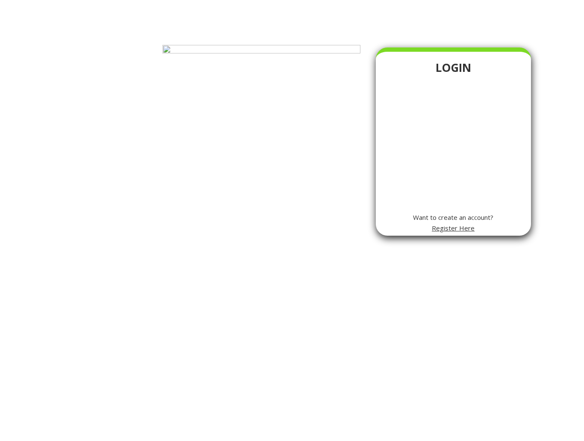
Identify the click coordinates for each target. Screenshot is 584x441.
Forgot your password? (453, 186)
